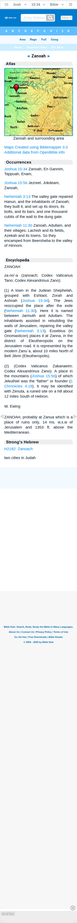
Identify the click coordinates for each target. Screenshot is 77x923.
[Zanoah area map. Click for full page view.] (38, 135)
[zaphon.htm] (71, 426)
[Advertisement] (38, 570)
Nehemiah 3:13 (17, 196)
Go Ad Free (8, 914)
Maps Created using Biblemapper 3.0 (36, 147)
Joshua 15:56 (15, 183)
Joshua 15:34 (15, 169)
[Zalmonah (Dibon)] (5, 426)
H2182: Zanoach (18, 449)
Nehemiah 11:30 (18, 225)
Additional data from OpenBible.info (34, 152)
